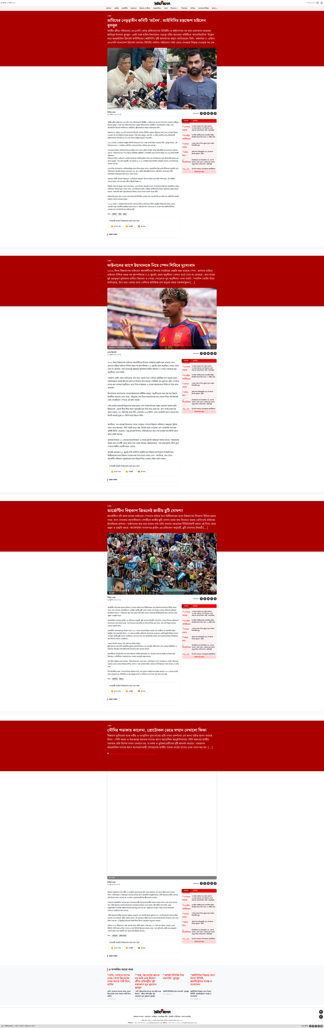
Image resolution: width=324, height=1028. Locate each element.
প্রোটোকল (114, 936)
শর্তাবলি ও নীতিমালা (174, 1016)
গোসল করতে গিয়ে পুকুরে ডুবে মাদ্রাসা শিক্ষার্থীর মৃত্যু (203, 144)
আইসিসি (114, 214)
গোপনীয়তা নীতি (163, 1016)
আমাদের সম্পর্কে (138, 1016)
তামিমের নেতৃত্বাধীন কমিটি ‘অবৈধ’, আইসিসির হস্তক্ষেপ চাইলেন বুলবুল (156, 23)
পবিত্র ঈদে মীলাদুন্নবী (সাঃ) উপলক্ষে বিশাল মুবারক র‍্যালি (202, 153)
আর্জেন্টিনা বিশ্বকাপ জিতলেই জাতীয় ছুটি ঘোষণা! (145, 511)
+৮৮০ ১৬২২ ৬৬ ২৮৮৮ (174, 1023)
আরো (214, 8)
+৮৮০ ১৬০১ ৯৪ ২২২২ (139, 1023)
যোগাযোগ (148, 1016)
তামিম (119, 214)
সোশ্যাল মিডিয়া (203, 8)
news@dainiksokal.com (154, 1023)
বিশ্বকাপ (121, 679)
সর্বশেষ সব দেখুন (199, 172)
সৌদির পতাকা (122, 936)
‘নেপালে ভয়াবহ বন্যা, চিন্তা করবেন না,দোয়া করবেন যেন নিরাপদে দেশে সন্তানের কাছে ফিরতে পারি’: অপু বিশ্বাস (203, 128)
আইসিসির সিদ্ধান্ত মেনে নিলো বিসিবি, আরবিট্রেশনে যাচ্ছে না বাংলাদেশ (200, 993)
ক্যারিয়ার (154, 1016)
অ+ (321, 1012)
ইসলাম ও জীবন (145, 8)
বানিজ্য (192, 8)
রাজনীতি (125, 8)
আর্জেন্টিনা (114, 679)
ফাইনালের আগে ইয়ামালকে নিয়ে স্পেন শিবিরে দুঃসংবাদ (151, 265)
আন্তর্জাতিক (157, 8)
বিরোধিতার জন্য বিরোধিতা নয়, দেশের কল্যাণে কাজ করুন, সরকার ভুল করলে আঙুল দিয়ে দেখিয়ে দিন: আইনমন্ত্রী (203, 162)
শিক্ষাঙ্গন (184, 8)
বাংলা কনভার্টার (186, 1016)
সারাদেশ (134, 8)
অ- (321, 1017)
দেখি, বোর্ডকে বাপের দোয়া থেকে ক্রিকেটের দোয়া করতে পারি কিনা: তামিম (119, 993)
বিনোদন (173, 8)
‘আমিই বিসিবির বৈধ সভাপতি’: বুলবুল (176, 991)
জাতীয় (116, 8)
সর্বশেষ (108, 8)
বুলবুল (124, 214)
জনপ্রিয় (195, 121)
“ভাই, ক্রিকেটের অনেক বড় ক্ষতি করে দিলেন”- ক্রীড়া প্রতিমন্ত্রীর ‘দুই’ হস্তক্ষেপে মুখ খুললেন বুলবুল (148, 993)
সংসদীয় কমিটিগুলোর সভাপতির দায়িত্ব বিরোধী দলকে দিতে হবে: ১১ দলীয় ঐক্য (203, 136)
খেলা (165, 8)
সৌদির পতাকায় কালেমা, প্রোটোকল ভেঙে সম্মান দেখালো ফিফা (156, 730)
